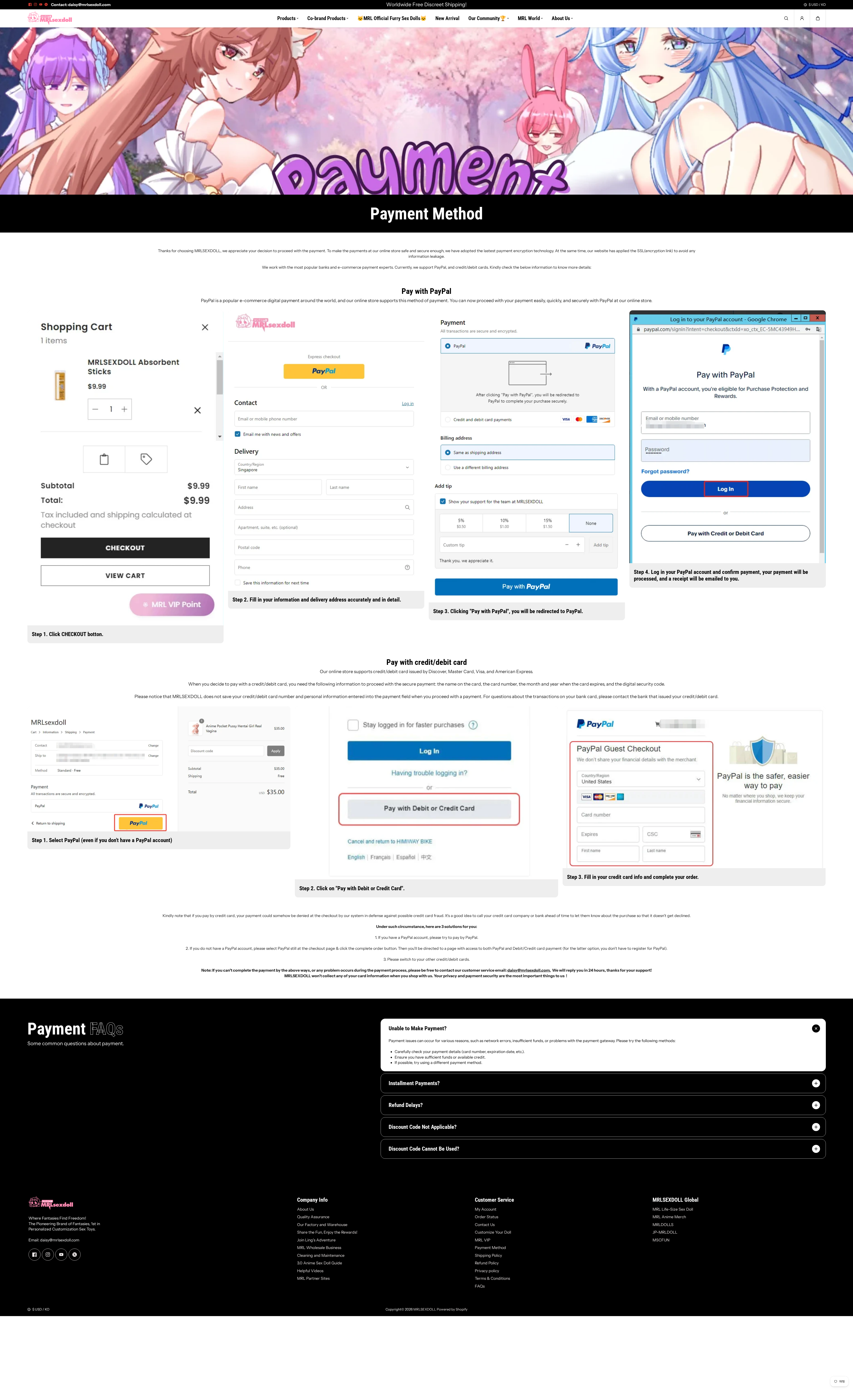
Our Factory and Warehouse (322, 1224)
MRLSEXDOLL (424, 1309)
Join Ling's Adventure (316, 1240)
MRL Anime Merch (669, 1216)
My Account (485, 1209)
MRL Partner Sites (313, 1278)
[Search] (786, 18)
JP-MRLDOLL (665, 1232)
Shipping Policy (488, 1255)
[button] (817, 18)
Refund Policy (487, 1263)
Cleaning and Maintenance (321, 1255)
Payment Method (490, 1247)
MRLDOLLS (663, 1224)
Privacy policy (487, 1270)
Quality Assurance (313, 1216)
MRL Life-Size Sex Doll (673, 1209)
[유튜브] (40, 4)
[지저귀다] (46, 4)
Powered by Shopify (452, 1309)
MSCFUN (661, 1240)
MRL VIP (482, 1240)
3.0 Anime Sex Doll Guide (319, 1263)
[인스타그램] (35, 4)
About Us (305, 1209)
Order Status (486, 1216)
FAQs (480, 1286)
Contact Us (485, 1224)
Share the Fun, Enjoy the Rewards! (327, 1232)
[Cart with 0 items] (817, 18)
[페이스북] (30, 4)
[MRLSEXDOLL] (49, 18)
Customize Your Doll (493, 1232)
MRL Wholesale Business (319, 1247)
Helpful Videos (310, 1270)
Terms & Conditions (492, 1278)
